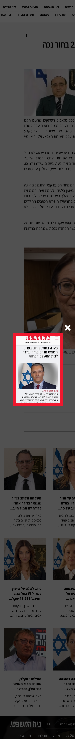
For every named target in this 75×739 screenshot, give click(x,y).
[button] (68, 328)
